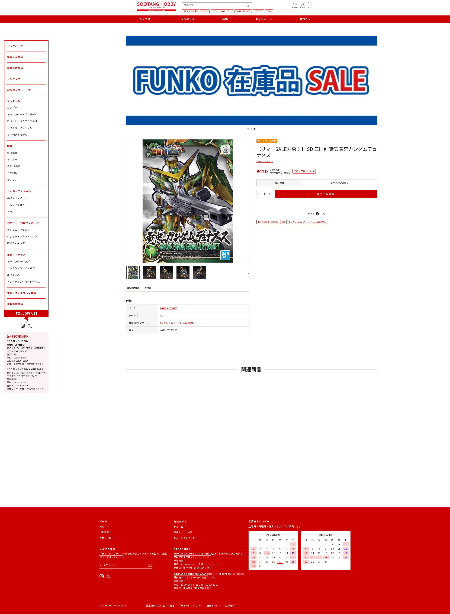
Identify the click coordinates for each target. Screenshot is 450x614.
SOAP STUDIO (243, 11)
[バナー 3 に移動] (254, 129)
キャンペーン (263, 19)
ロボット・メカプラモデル (22, 121)
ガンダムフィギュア (18, 229)
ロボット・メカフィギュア (22, 236)
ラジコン (12, 179)
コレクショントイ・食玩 (21, 268)
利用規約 (229, 605)
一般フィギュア (16, 204)
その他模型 (13, 166)
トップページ (15, 46)
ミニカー (12, 159)
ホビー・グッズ (16, 254)
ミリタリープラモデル (19, 128)
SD (161, 315)
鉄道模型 (12, 153)
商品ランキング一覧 (184, 538)
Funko (205, 11)
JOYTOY (258, 11)
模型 (9, 146)
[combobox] (217, 5)
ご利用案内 (105, 532)
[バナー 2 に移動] (251, 129)
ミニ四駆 (12, 173)
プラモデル (13, 101)
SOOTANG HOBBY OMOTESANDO (17, 342)
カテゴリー (146, 19)
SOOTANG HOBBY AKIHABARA (25, 369)
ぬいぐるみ (13, 275)
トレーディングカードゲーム (23, 281)
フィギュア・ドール (19, 191)
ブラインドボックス (222, 11)
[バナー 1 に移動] (248, 129)
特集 (225, 19)
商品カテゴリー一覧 (19, 90)
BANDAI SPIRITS (168, 308)
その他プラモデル (17, 134)
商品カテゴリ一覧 (183, 532)
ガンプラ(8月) (191, 11)
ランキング (188, 19)
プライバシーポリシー (111, 553)
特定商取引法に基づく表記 (160, 605)
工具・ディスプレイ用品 (21, 293)
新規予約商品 (15, 68)
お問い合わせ (106, 538)
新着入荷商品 (15, 57)
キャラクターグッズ (18, 261)
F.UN (269, 11)
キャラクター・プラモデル (22, 114)
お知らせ (305, 19)
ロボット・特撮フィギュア (23, 223)
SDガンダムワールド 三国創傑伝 (177, 322)
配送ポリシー (214, 605)
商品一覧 (178, 526)
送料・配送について (304, 171)
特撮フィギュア (16, 243)
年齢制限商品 (15, 304)
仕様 (148, 288)
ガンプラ (12, 107)
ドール (11, 211)
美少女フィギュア (17, 198)
